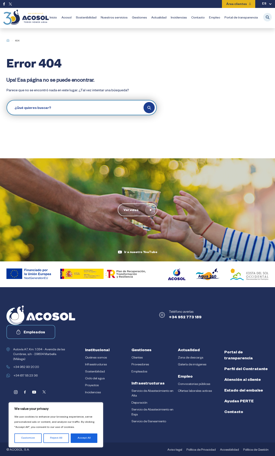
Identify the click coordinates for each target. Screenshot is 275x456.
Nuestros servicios (114, 18)
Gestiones (139, 18)
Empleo (214, 18)
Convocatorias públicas (194, 384)
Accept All (84, 438)
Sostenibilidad (86, 18)
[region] (56, 424)
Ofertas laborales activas (195, 391)
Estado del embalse (243, 391)
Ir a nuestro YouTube (140, 252)
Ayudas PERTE (239, 402)
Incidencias (179, 18)
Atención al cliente (242, 380)
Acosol (66, 18)
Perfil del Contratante (246, 369)
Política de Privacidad (201, 450)
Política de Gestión (256, 450)
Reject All (56, 438)
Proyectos (92, 385)
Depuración (139, 403)
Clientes (137, 358)
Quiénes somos (96, 358)
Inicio (53, 18)
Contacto (198, 18)
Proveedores (140, 365)
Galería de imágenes (192, 365)
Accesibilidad (229, 450)
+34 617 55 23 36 (25, 376)
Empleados (34, 333)
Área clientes (236, 4)
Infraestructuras (96, 365)
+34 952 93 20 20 (26, 367)
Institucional (97, 350)
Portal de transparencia (241, 18)
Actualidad (159, 18)
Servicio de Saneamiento (148, 422)
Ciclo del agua (95, 379)
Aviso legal (174, 450)
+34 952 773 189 (185, 318)
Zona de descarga (190, 358)
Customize (28, 438)
